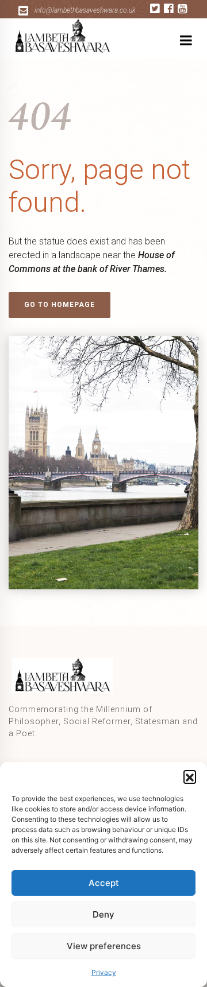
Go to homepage (59, 305)
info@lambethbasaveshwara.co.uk (85, 10)
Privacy (103, 972)
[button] (189, 776)
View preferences (104, 946)
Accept (104, 882)
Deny (103, 914)
